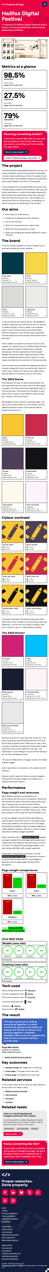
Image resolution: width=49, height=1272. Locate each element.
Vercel (17, 1006)
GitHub (21, 1009)
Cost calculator (7, 1232)
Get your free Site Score (10, 1259)
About (4, 1208)
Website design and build (16, 1091)
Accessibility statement (10, 1219)
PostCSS (31, 997)
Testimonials (6, 1226)
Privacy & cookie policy (10, 1213)
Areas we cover (7, 1248)
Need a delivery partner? (10, 1240)
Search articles (7, 1245)
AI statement (6, 1221)
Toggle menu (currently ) (46, 4)
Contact (4, 1210)
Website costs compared (10, 1235)
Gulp (29, 1001)
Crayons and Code (8, 1265)
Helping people (7, 1229)
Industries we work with (10, 1256)
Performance (11, 1095)
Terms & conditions (8, 1216)
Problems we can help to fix (11, 1253)
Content (9, 1102)
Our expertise (6, 1251)
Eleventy (32, 990)
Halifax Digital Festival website (18, 1057)
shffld (21, 1265)
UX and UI (9, 1098)
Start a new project (8, 1237)
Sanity (30, 994)
